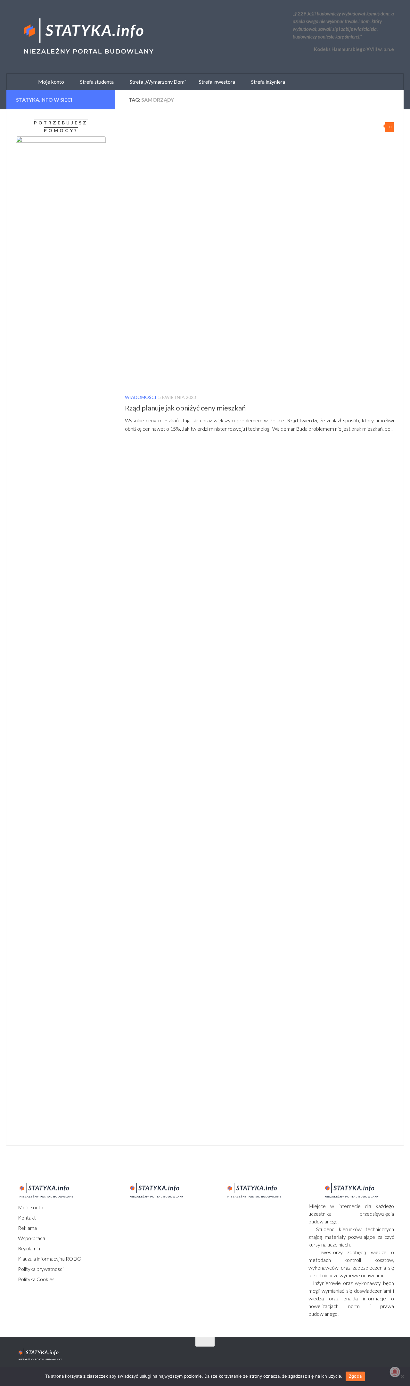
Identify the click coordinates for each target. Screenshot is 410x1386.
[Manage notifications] (395, 1372)
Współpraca (31, 1238)
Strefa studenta (95, 82)
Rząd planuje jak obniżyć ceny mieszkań (185, 407)
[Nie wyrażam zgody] (402, 1376)
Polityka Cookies (35, 1279)
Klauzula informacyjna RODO (49, 1258)
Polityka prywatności (40, 1269)
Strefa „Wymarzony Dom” (156, 82)
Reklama (27, 1228)
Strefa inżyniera (266, 82)
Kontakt (26, 1217)
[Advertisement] (56, 673)
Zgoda (355, 1376)
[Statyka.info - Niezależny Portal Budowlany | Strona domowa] (88, 37)
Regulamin (28, 1248)
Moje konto (30, 1207)
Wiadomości (140, 397)
